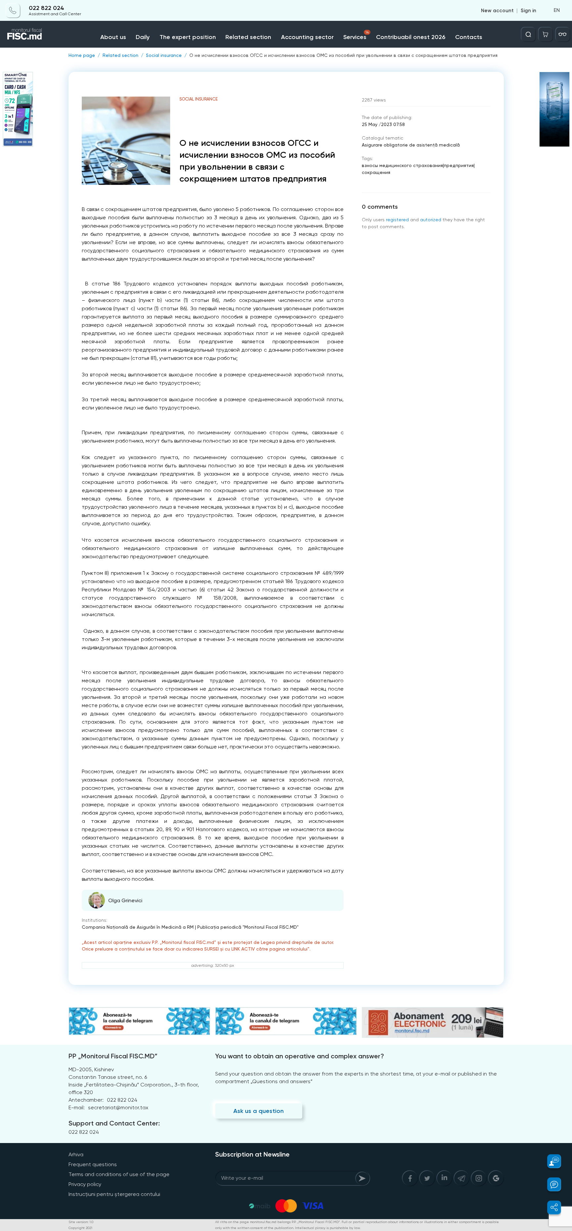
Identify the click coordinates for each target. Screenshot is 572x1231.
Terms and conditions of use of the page (119, 1174)
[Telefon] (13, 11)
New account (497, 11)
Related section (248, 37)
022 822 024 (46, 8)
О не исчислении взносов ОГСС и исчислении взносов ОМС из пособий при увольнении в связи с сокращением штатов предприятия (343, 55)
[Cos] (545, 34)
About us (113, 37)
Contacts (468, 37)
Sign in (528, 11)
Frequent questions (93, 1164)
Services (356, 35)
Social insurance (164, 55)
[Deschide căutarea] (528, 34)
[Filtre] (563, 34)
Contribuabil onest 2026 (410, 37)
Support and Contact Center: (114, 1123)
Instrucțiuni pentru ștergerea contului (114, 1194)
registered (397, 219)
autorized (430, 219)
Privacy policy (85, 1184)
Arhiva (76, 1154)
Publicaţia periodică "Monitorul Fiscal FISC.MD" (248, 927)
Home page (82, 55)
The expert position (188, 37)
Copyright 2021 (80, 1228)
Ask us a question (258, 1111)
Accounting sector (307, 37)
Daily (143, 37)
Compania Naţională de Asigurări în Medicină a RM (138, 927)
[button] (550, 1161)
